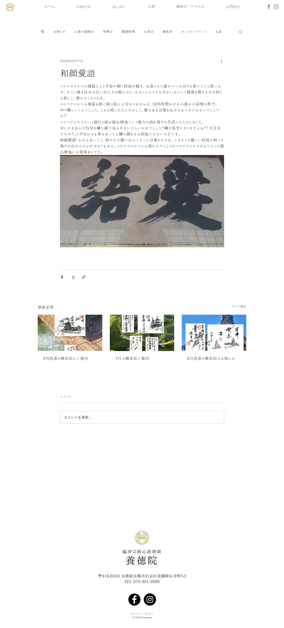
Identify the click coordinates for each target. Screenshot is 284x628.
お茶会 (149, 31)
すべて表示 (239, 306)
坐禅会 (108, 31)
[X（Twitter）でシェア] (73, 277)
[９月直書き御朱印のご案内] (70, 333)
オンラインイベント (193, 31)
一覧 (41, 31)
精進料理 (128, 31)
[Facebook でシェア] (62, 277)
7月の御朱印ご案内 (132, 358)
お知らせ (59, 31)
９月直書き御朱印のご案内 (65, 358)
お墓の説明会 (84, 31)
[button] (241, 31)
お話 (218, 31)
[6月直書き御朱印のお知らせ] (214, 333)
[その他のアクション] (221, 61)
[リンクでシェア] (84, 277)
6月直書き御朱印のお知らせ (211, 358)
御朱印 (167, 31)
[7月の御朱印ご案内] (142, 333)
